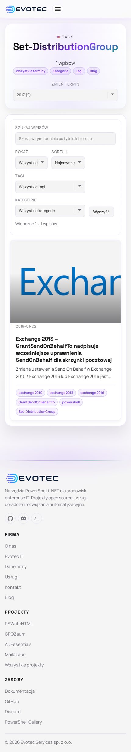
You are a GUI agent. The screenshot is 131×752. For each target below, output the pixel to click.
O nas (10, 546)
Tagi (79, 70)
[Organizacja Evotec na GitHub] (10, 518)
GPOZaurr (15, 634)
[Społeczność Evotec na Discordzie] (23, 518)
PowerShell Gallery (23, 722)
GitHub (12, 701)
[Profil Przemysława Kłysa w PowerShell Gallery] (36, 518)
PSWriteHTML (19, 623)
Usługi (11, 577)
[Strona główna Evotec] (26, 9)
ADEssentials (18, 644)
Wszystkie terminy (30, 70)
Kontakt (13, 587)
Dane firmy (16, 566)
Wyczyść (101, 212)
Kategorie (60, 70)
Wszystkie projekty (24, 665)
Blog (93, 70)
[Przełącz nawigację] (57, 9)
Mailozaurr (15, 654)
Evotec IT (14, 556)
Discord (13, 711)
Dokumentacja (20, 691)
